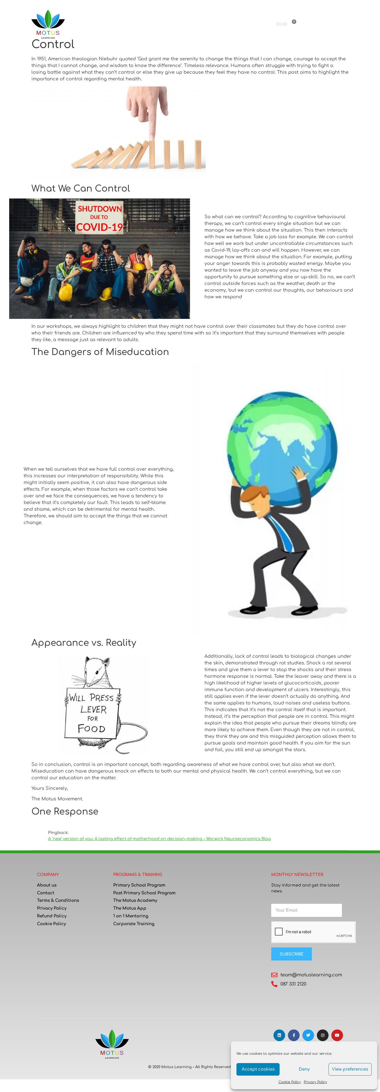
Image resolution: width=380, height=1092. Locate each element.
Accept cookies (258, 1069)
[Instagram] (323, 1035)
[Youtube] (337, 1035)
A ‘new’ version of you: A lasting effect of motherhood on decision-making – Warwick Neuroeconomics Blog (159, 839)
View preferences (350, 1069)
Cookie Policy (289, 1082)
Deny (304, 1069)
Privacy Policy (315, 1082)
